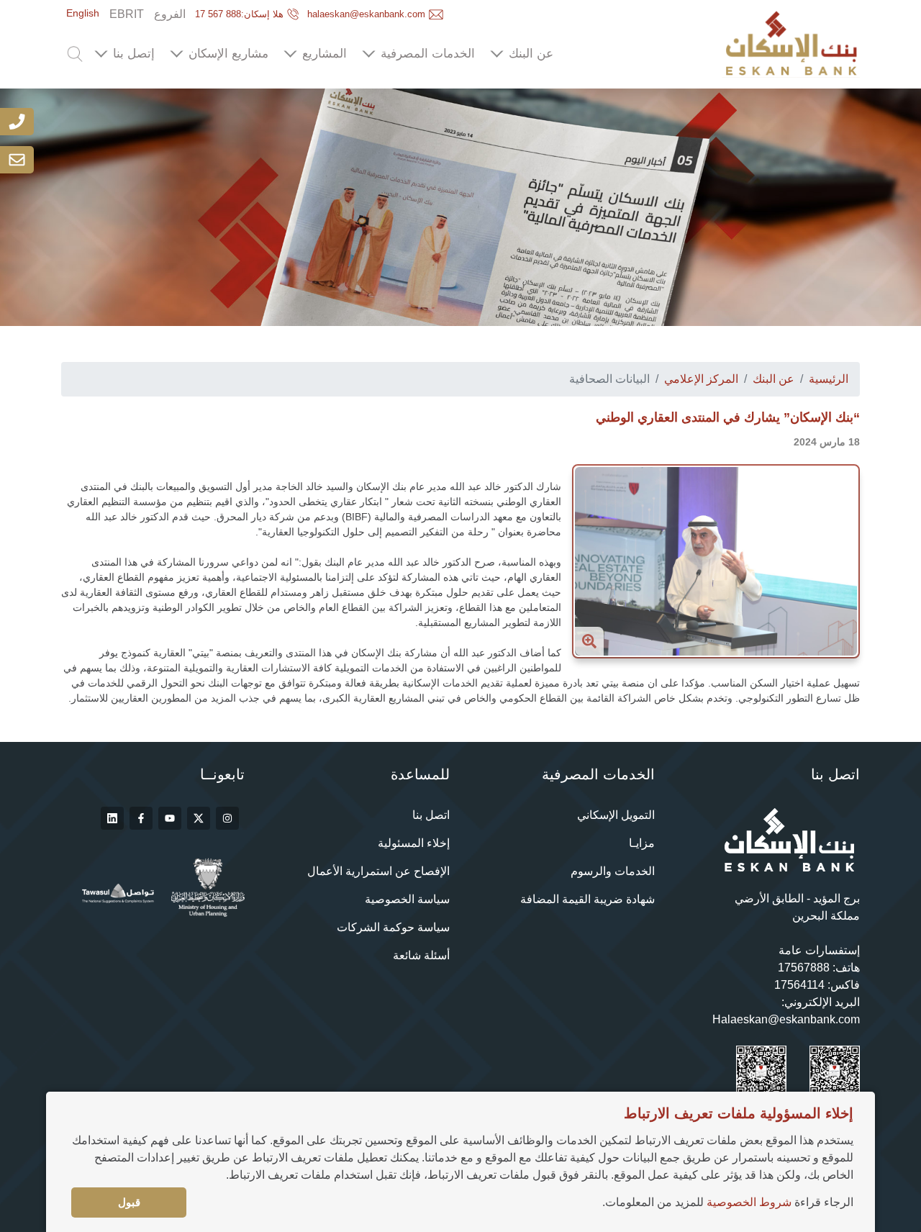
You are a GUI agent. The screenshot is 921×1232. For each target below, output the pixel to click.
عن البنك (773, 379)
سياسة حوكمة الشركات (393, 927)
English (82, 13)
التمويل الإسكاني (616, 815)
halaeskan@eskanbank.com (366, 14)
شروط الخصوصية (749, 1202)
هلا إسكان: (239, 14)
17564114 (799, 985)
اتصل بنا (431, 815)
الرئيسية (828, 379)
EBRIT (126, 14)
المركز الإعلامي (701, 379)
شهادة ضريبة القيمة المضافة (587, 899)
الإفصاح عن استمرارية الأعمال (378, 871)
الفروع (170, 14)
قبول (129, 1202)
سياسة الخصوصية (407, 899)
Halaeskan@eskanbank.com (786, 1019)
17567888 (804, 967)
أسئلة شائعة (421, 955)
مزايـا (642, 843)
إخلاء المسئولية (414, 843)
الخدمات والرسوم (613, 871)
